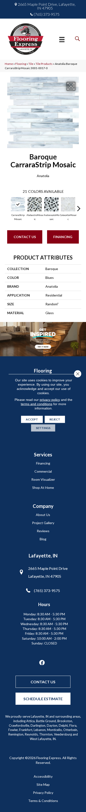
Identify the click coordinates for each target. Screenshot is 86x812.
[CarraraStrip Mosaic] (18, 204)
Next (78, 206)
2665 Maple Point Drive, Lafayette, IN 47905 (46, 6)
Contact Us (25, 237)
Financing (62, 237)
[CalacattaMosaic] (68, 204)
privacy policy (50, 399)
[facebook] (42, 663)
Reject (54, 419)
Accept (32, 419)
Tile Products (44, 64)
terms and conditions (36, 404)
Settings (43, 427)
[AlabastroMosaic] (34, 204)
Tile (30, 64)
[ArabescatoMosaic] (51, 204)
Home (9, 64)
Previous (7, 206)
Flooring (20, 64)
